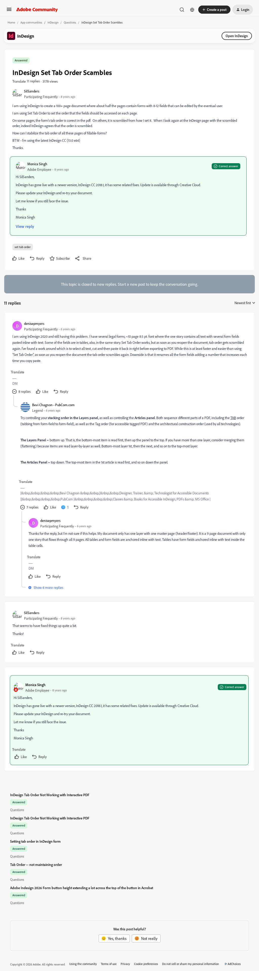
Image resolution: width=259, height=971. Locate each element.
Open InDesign (237, 36)
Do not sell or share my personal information (190, 964)
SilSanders (31, 91)
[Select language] (192, 10)
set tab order (23, 247)
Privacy (125, 964)
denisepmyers (34, 323)
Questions (70, 22)
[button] (9, 10)
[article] (129, 358)
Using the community (83, 964)
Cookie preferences (146, 964)
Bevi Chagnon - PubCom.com (53, 405)
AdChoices (234, 964)
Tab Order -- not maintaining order (36, 864)
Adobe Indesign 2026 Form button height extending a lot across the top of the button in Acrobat (81, 888)
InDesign (53, 22)
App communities (31, 22)
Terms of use (109, 964)
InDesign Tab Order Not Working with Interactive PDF (49, 795)
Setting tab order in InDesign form (35, 841)
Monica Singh (37, 164)
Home (11, 22)
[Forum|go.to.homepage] (37, 10)
